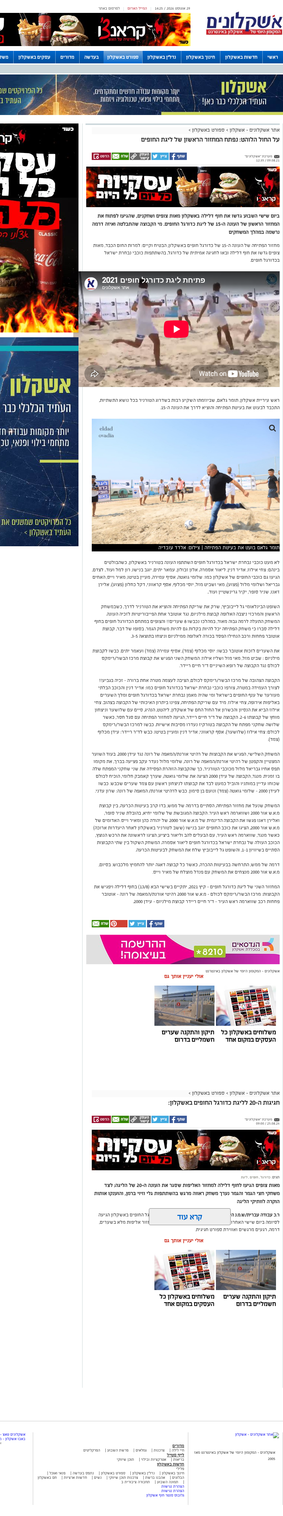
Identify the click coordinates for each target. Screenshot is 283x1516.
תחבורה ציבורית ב (135, 1482)
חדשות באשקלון (241, 57)
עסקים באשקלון (34, 57)
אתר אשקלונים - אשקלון (254, 130)
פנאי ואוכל (57, 1473)
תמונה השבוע (167, 1482)
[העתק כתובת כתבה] (140, 159)
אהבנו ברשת (155, 1477)
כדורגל (265, 1177)
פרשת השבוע (118, 1450)
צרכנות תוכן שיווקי (123, 1477)
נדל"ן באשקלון (161, 57)
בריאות (178, 1459)
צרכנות (159, 1450)
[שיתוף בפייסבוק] (178, 159)
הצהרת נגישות (172, 1486)
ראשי (273, 57)
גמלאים (141, 1450)
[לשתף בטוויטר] (160, 159)
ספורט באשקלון (123, 57)
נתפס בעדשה (82, 1473)
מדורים (67, 57)
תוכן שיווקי (125, 1459)
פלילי (180, 1468)
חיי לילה (178, 1450)
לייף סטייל (175, 1454)
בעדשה (91, 57)
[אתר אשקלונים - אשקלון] (257, 1434)
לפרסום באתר (109, 8)
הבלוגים (178, 1477)
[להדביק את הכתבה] (118, 926)
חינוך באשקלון (200, 57)
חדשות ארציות (75, 1477)
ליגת (244, 1177)
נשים (98, 1477)
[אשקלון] (244, 33)
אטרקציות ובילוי (153, 1459)
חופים (253, 1177)
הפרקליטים (91, 1450)
